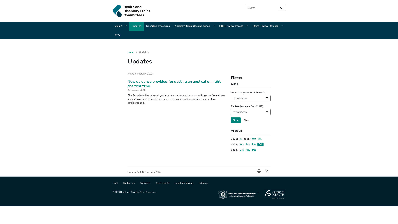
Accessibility (163, 183)
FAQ (117, 34)
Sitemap (203, 183)
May (254, 144)
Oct (242, 149)
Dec (254, 138)
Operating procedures (158, 26)
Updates (136, 26)
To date (247, 106)
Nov (242, 144)
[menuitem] (121, 26)
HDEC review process (231, 26)
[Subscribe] (267, 171)
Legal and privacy (184, 183)
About (118, 26)
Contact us (129, 183)
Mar (260, 138)
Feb (260, 144)
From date (248, 92)
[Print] (259, 171)
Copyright (145, 183)
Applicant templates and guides (192, 26)
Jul (241, 138)
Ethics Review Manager (265, 26)
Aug (248, 144)
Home (130, 52)
